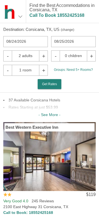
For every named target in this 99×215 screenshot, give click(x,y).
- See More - (49, 114)
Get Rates (49, 84)
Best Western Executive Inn (32, 127)
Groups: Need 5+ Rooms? (73, 70)
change (67, 30)
